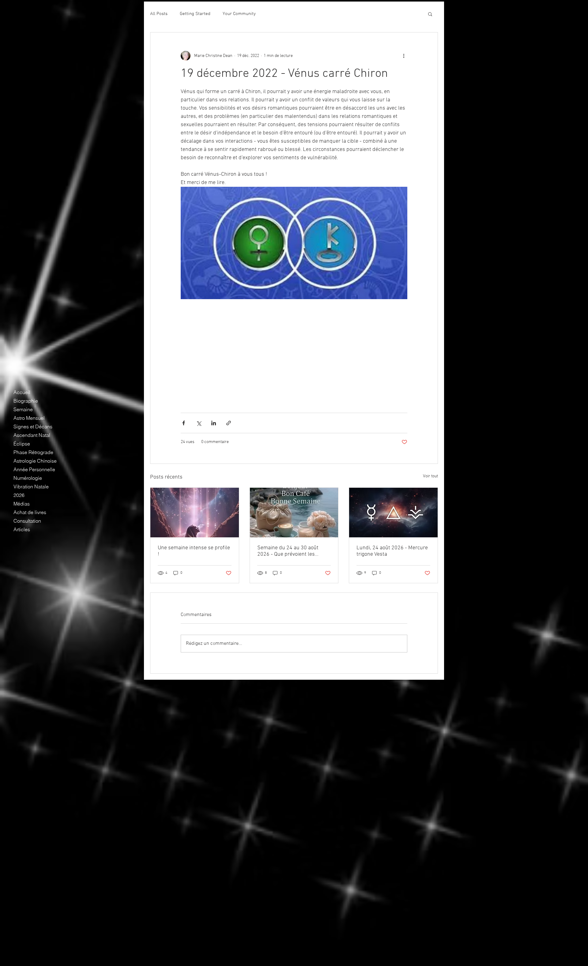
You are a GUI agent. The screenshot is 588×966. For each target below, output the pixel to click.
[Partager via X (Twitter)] (199, 423)
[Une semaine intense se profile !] (194, 512)
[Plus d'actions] (403, 55)
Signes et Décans (32, 426)
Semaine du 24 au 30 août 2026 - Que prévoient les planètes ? (287, 551)
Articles (21, 529)
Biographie (25, 401)
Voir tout (430, 476)
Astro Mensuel (29, 418)
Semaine (23, 409)
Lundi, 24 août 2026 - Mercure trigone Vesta (392, 551)
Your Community (239, 14)
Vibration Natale (31, 486)
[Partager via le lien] (229, 423)
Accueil (21, 392)
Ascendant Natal (31, 435)
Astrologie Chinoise (35, 461)
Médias (21, 504)
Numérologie (27, 478)
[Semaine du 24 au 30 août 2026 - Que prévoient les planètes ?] (294, 512)
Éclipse (21, 444)
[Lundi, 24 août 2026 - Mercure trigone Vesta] (393, 512)
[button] (430, 13)
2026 (18, 495)
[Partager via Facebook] (184, 423)
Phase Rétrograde (33, 452)
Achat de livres (29, 512)
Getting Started (195, 14)
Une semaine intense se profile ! (194, 551)
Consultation (27, 521)
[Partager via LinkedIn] (214, 423)
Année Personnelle (34, 469)
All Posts (159, 14)
